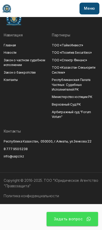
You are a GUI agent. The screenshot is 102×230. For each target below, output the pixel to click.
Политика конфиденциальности (31, 196)
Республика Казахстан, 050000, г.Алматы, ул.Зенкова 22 (48, 141)
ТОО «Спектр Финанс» (69, 60)
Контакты (11, 80)
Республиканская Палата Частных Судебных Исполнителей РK (71, 84)
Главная (10, 45)
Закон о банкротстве (20, 72)
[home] (7, 8)
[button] (89, 8)
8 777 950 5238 (16, 149)
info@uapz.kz (14, 156)
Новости (10, 52)
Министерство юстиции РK (72, 97)
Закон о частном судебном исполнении (24, 62)
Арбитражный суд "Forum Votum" (71, 114)
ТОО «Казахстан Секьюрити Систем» (73, 69)
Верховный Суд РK (66, 104)
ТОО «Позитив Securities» (72, 52)
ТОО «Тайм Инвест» (67, 45)
